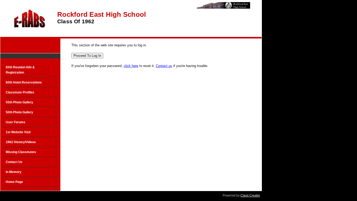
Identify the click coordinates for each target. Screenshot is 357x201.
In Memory (13, 172)
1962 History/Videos (21, 142)
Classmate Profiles (20, 92)
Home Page (14, 182)
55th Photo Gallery (19, 102)
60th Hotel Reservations (24, 82)
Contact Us (14, 162)
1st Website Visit (18, 132)
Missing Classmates (21, 152)
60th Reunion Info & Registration (20, 69)
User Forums (15, 122)
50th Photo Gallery (19, 112)
